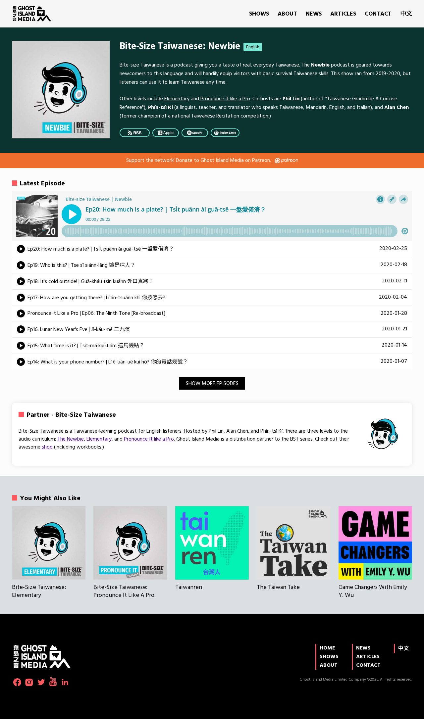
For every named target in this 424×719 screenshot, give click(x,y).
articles (343, 14)
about (287, 14)
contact (378, 14)
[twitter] (41, 682)
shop (47, 447)
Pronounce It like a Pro (149, 439)
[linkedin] (65, 682)
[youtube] (53, 681)
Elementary (176, 99)
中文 (406, 14)
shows (259, 14)
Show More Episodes (212, 383)
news (314, 14)
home (327, 648)
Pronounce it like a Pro (224, 99)
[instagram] (29, 682)
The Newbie (70, 439)
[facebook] (17, 682)
